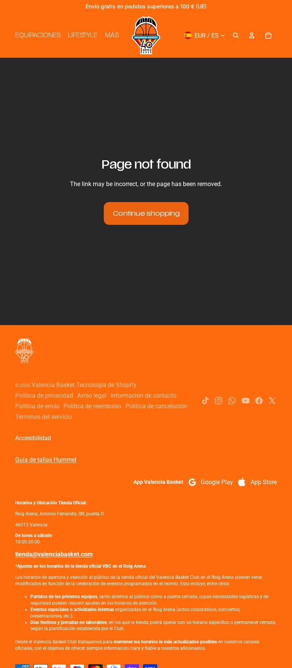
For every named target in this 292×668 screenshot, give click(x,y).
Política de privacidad (44, 395)
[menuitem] (112, 35)
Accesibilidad (33, 438)
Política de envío (37, 406)
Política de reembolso (92, 406)
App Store (264, 482)
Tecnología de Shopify (106, 384)
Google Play (217, 482)
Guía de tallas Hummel (45, 459)
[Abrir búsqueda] (235, 35)
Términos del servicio (43, 416)
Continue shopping (146, 213)
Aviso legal (91, 395)
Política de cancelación (156, 406)
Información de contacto (143, 395)
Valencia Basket (53, 384)
